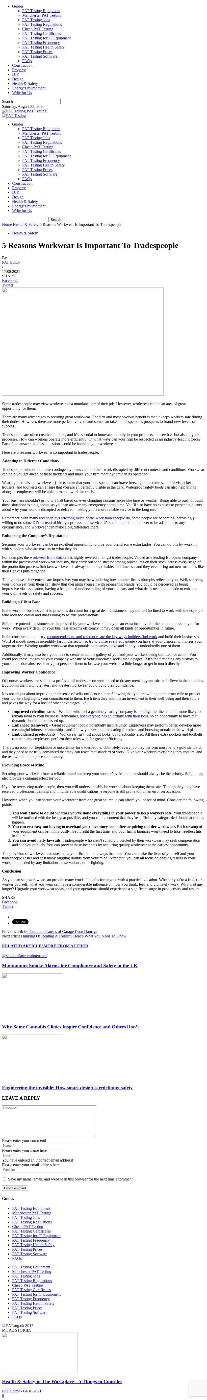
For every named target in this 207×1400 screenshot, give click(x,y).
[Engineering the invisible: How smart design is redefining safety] (32, 1078)
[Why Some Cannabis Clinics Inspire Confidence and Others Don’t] (32, 1017)
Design (17, 79)
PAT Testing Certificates (41, 33)
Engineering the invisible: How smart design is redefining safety (67, 1087)
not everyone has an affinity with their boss (114, 716)
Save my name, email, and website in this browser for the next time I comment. (71, 1179)
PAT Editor (11, 262)
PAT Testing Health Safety (43, 47)
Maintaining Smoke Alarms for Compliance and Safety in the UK (70, 965)
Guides (17, 6)
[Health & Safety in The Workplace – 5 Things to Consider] (40, 1371)
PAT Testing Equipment (41, 11)
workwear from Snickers (49, 557)
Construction (22, 65)
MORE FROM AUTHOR (66, 946)
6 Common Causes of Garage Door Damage (62, 931)
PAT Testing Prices (37, 52)
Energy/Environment (28, 88)
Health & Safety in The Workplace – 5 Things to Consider (62, 1381)
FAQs (27, 61)
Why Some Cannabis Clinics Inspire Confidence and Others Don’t (70, 1026)
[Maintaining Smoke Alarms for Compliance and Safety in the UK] (24, 956)
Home (7, 224)
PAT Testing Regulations (42, 24)
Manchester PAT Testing (41, 15)
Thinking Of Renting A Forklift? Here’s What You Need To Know (73, 936)
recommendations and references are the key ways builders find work (102, 637)
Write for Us (22, 92)
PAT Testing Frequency (41, 42)
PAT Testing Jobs (36, 20)
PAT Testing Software (39, 56)
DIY (15, 74)
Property (19, 70)
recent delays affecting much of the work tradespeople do (84, 518)
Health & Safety (25, 83)
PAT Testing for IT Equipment (46, 38)
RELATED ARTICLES (23, 946)
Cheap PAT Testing (37, 29)
